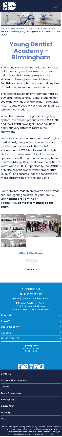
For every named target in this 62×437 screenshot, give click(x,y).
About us (6, 315)
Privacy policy (7, 399)
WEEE (3, 418)
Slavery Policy (7, 405)
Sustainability (10, 326)
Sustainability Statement (14, 380)
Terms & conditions (11, 393)
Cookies (5, 386)
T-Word (6, 321)
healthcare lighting (20, 199)
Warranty (5, 412)
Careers (6, 332)
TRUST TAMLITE (10, 338)
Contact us (31, 289)
